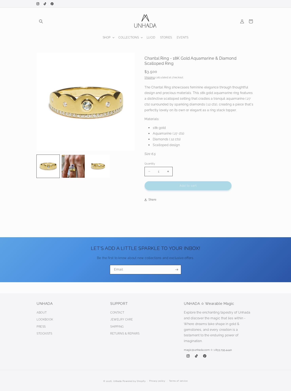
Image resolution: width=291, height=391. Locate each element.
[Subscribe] (176, 269)
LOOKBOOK (45, 319)
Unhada (117, 381)
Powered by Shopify (134, 381)
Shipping (150, 77)
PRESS (41, 326)
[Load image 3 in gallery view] (98, 166)
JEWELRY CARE (121, 319)
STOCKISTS (44, 333)
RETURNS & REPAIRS (124, 333)
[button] (41, 21)
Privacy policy (157, 381)
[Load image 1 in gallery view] (48, 166)
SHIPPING (117, 326)
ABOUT (42, 312)
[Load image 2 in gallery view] (73, 166)
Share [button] (152, 199)
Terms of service (178, 381)
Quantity (150, 163)
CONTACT (117, 312)
